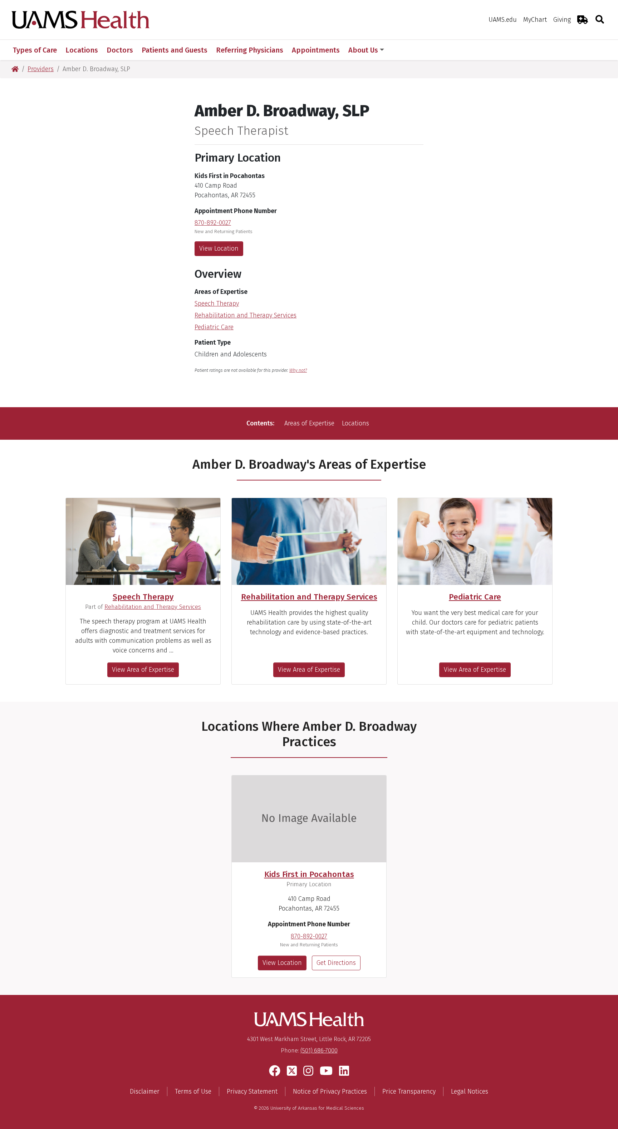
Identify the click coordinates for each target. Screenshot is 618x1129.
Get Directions (336, 963)
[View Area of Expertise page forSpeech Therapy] (143, 541)
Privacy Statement (252, 1091)
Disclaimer (145, 1091)
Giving (562, 20)
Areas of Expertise (309, 423)
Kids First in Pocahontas (309, 874)
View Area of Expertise (143, 670)
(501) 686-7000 (319, 1050)
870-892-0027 (213, 223)
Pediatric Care (214, 327)
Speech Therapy (217, 303)
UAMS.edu (503, 20)
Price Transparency (409, 1091)
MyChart (535, 20)
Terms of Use (193, 1091)
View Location (219, 248)
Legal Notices (469, 1091)
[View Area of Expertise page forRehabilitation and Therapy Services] (309, 541)
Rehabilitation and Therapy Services (245, 315)
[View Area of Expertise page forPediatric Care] (475, 541)
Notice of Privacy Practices (330, 1091)
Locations (355, 423)
